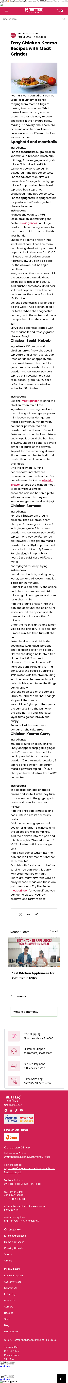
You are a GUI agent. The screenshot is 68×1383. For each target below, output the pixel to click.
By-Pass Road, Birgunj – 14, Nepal (22, 1183)
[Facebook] (6, 1110)
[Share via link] (36, 914)
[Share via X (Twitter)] (20, 914)
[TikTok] (16, 1110)
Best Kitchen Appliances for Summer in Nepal (33, 975)
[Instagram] (11, 1110)
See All (54, 931)
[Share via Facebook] (12, 914)
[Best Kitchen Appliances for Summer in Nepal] (34, 952)
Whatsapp (5, 1366)
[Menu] (6, 10)
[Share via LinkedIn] (28, 914)
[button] (60, 10)
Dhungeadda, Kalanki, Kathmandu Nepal (27, 1156)
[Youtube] (21, 1110)
